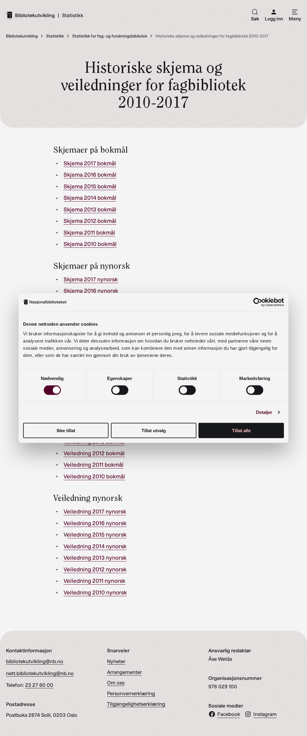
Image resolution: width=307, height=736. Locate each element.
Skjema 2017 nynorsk (91, 279)
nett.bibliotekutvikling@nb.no (40, 673)
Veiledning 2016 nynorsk (95, 523)
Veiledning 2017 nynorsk (95, 511)
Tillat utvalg (154, 430)
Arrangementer (124, 672)
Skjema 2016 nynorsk (91, 290)
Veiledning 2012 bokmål (94, 453)
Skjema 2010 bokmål (90, 244)
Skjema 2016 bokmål (90, 174)
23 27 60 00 (39, 685)
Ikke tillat (66, 430)
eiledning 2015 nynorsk (97, 534)
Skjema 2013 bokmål (90, 209)
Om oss (115, 683)
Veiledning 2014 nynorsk (95, 546)
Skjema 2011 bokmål (89, 232)
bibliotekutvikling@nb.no (34, 661)
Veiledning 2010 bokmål (94, 476)
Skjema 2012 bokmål (90, 220)
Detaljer (264, 412)
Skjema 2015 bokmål (90, 186)
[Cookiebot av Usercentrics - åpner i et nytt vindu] (257, 302)
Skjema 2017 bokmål (90, 163)
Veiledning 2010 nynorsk (95, 592)
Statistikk (72, 15)
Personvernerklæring (131, 693)
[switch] (119, 390)
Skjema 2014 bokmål (90, 197)
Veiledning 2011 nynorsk (94, 580)
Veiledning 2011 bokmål (94, 464)
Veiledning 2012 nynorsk (95, 569)
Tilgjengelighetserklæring (136, 704)
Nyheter (116, 661)
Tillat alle (241, 430)
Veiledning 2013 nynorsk (95, 557)
